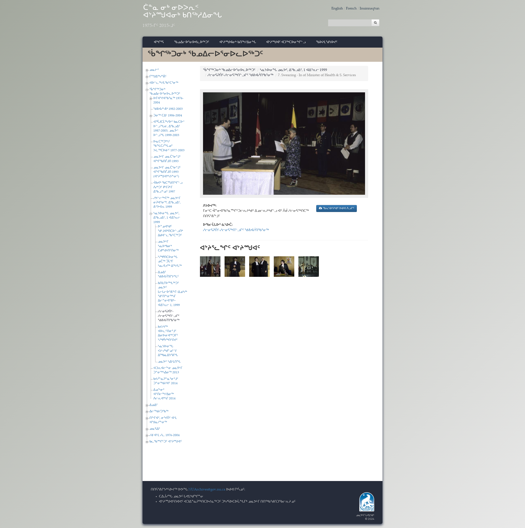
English (337, 8)
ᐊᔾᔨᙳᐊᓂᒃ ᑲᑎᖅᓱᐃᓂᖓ (237, 42)
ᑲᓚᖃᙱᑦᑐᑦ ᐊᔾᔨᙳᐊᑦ (166, 441)
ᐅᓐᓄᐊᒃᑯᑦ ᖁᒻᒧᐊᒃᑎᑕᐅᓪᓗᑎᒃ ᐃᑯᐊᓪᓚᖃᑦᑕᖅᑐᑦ (170, 231)
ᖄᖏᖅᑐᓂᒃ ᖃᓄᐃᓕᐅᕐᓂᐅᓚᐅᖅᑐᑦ (229, 70)
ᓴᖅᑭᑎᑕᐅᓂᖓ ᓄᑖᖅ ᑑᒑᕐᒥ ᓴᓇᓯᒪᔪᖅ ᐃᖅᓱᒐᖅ (170, 262)
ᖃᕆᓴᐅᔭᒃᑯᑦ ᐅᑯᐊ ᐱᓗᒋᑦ (338, 208)
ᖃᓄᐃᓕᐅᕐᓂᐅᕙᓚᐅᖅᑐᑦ (191, 42)
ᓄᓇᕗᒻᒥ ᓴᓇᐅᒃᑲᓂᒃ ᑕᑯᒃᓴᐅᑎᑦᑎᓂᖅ (168, 246)
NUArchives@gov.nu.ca (206, 489)
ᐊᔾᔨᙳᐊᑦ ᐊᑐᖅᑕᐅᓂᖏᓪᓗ (286, 42)
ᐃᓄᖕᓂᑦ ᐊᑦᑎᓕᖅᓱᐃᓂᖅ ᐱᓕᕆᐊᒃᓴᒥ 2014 (164, 394)
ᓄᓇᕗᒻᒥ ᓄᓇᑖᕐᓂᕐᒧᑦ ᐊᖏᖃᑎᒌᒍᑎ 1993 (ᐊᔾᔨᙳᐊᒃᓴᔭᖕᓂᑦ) (167, 172)
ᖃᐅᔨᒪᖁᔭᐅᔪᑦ (326, 42)
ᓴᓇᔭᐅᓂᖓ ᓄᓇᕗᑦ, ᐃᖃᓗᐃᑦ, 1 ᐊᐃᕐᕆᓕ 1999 (166, 218)
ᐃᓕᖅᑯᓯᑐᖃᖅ (159, 411)
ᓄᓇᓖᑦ (154, 70)
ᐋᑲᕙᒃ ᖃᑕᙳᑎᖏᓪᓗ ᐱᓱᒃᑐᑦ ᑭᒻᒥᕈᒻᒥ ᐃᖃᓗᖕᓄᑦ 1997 (168, 187)
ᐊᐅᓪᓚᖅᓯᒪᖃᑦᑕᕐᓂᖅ (164, 83)
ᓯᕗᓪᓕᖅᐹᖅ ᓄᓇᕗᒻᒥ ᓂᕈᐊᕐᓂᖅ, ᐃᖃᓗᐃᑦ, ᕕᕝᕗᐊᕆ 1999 (167, 203)
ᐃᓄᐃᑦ (154, 405)
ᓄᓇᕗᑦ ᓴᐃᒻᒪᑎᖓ (169, 361)
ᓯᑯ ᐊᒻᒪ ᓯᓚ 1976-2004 (165, 435)
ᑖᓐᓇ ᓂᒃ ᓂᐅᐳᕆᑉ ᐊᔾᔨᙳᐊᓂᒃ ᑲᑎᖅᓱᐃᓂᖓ (182, 16)
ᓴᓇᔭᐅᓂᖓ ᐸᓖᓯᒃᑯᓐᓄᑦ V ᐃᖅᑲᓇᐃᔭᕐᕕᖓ (168, 351)
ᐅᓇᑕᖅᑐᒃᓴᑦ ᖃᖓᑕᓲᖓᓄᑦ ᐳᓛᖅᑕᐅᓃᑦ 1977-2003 (169, 146)
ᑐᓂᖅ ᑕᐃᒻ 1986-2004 (167, 115)
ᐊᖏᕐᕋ (159, 42)
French (351, 8)
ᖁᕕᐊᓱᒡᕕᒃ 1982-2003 (168, 109)
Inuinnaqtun (369, 8)
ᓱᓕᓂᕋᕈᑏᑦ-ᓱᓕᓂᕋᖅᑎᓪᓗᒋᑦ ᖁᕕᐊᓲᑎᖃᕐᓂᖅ (168, 316)
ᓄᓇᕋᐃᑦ (155, 429)
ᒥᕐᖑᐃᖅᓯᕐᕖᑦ (158, 76)
